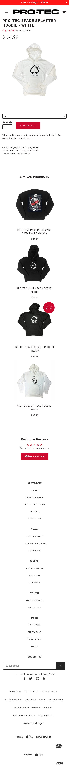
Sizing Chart (15, 692)
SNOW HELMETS (34, 536)
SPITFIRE (34, 512)
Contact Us (30, 700)
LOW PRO (34, 490)
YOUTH (34, 646)
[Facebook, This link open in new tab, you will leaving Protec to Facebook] (25, 679)
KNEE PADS (34, 625)
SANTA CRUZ (34, 519)
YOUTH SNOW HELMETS (34, 544)
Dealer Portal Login (33, 723)
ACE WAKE (34, 582)
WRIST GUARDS (34, 639)
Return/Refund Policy (24, 715)
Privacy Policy (48, 674)
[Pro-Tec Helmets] (36, 11)
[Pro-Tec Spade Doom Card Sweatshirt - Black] (34, 205)
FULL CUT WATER (34, 568)
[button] (9, 30)
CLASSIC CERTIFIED (34, 498)
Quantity (7, 122)
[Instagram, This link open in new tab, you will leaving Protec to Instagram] (37, 679)
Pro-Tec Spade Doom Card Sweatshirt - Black (34, 232)
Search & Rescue (13, 700)
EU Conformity (55, 700)
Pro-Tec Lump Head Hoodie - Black (34, 290)
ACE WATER (35, 575)
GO (60, 665)
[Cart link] (64, 13)
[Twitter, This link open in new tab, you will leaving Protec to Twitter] (31, 679)
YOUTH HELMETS (34, 600)
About (42, 700)
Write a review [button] (34, 456)
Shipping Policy (46, 715)
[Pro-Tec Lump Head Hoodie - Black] (34, 263)
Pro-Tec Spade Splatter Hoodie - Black (34, 349)
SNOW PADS (34, 551)
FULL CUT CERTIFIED (34, 505)
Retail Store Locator (47, 692)
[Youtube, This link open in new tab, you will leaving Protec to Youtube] (44, 679)
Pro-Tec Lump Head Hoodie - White (34, 407)
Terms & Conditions (42, 708)
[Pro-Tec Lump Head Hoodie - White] (34, 381)
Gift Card (29, 692)
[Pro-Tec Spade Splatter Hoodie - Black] (34, 322)
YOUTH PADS (34, 607)
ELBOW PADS (34, 632)
